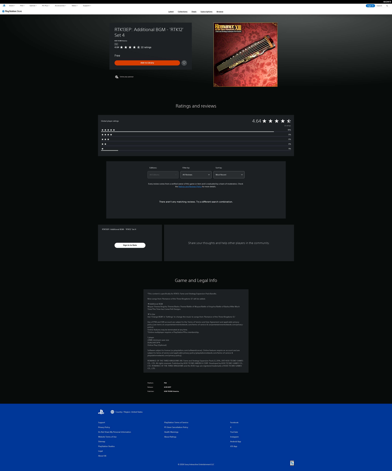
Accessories (60, 6)
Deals (194, 12)
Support (86, 6)
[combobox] (163, 174)
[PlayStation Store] (13, 11)
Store (11, 6)
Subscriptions (206, 12)
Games (32, 6)
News (74, 6)
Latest (171, 12)
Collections (182, 12)
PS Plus (45, 6)
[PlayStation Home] (4, 6)
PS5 (21, 6)
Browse (220, 12)
